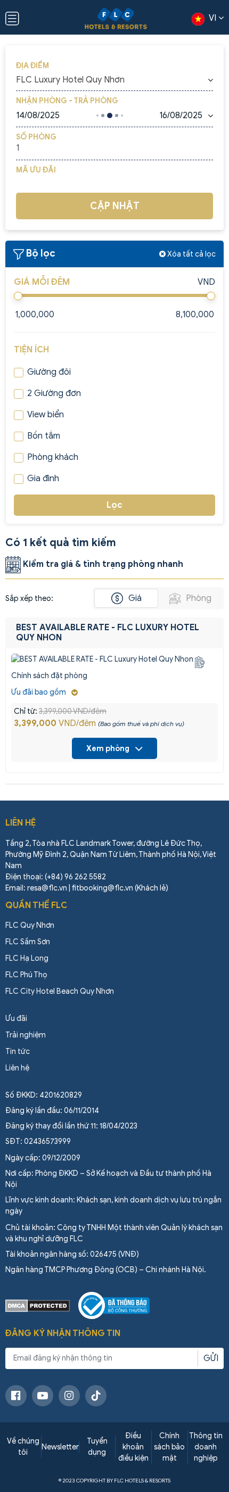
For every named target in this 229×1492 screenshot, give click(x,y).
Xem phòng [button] (107, 748)
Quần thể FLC (36, 905)
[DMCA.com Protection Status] (37, 1305)
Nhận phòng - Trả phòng (67, 100)
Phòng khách (52, 457)
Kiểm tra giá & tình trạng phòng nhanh (102, 564)
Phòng (198, 598)
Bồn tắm (43, 436)
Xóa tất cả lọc (191, 254)
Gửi (210, 1358)
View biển (45, 414)
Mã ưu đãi (36, 170)
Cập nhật (115, 206)
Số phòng (36, 137)
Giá (135, 598)
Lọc (114, 505)
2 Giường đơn (54, 393)
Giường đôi (49, 372)
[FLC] (116, 18)
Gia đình (43, 478)
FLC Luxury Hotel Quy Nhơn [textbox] (70, 80)
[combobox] (114, 80)
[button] (44, 692)
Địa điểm (32, 65)
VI (212, 18)
